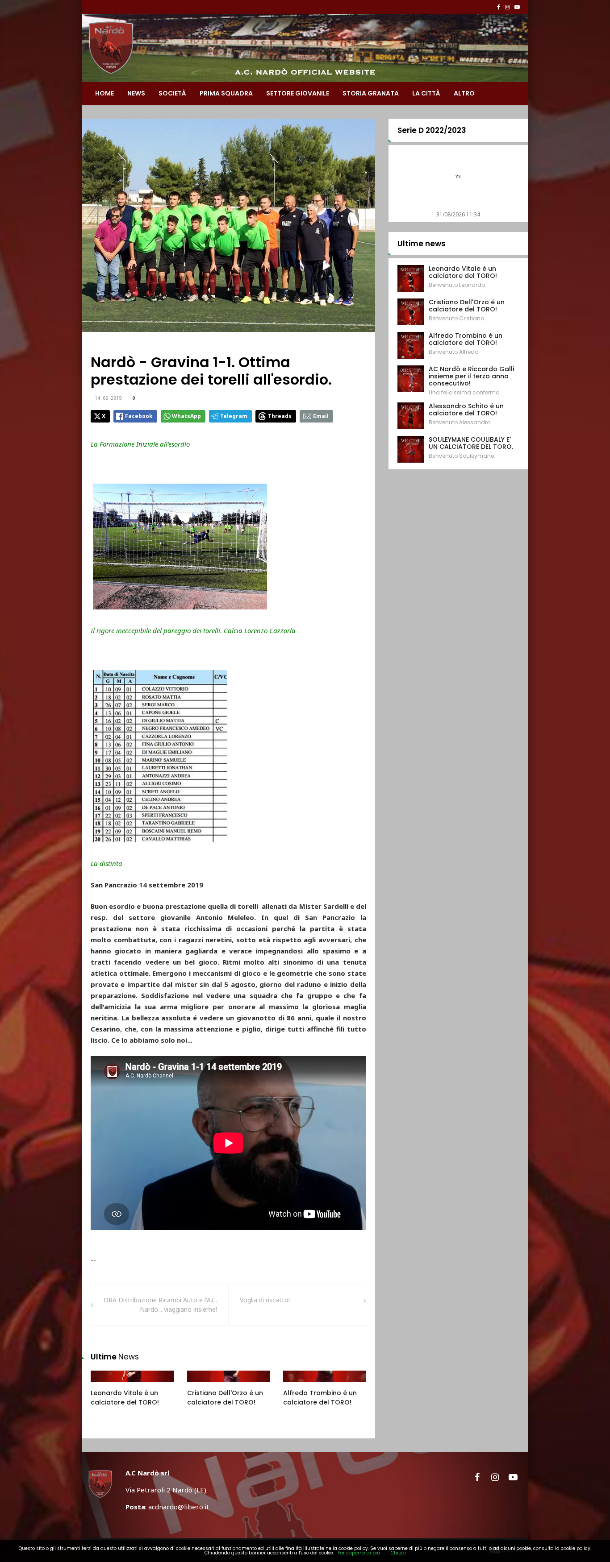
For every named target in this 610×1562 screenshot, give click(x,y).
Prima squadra (226, 93)
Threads (280, 416)
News (136, 93)
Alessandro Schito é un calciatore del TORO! (466, 410)
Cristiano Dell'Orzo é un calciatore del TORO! (225, 1397)
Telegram (233, 416)
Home (104, 93)
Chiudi (398, 1553)
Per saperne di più (359, 1553)
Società (172, 93)
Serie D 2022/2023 (431, 130)
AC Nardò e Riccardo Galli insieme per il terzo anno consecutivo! (471, 376)
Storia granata (371, 93)
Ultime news (421, 243)
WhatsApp (186, 416)
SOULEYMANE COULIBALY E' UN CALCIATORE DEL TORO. (471, 443)
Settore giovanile (297, 93)
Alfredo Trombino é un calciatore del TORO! (320, 1397)
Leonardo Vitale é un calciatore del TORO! (125, 1397)
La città (426, 93)
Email (321, 416)
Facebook (139, 416)
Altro (464, 93)
